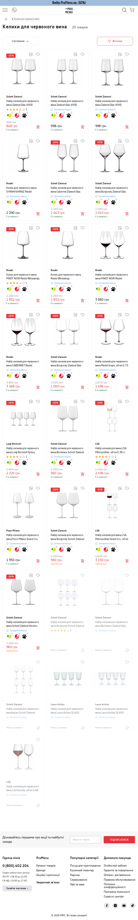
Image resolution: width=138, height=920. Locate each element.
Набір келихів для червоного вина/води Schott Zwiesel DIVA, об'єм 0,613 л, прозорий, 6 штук (22, 711)
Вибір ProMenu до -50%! (69, 2)
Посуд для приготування (85, 865)
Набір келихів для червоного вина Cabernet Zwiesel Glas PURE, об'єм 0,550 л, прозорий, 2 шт (67, 190)
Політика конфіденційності (115, 886)
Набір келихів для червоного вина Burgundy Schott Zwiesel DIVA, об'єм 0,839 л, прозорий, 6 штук (67, 624)
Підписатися (119, 840)
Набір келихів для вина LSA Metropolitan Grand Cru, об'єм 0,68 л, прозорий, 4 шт (111, 537)
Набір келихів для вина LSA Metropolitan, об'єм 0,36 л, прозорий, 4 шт (110, 450)
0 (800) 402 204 (16, 866)
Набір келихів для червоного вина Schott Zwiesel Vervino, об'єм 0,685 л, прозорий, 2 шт (22, 624)
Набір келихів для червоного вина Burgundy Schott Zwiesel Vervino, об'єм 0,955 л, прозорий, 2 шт (67, 537)
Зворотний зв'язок (47, 882)
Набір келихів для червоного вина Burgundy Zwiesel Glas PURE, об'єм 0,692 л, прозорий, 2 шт (111, 190)
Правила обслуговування (119, 879)
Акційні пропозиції (48, 875)
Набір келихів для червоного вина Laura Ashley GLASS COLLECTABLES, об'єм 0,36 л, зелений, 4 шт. (67, 711)
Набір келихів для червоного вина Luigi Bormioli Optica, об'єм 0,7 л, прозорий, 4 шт (22, 450)
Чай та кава (77, 884)
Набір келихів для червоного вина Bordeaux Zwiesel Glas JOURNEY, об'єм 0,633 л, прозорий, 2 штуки (111, 624)
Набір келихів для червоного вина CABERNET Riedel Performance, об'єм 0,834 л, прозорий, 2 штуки (22, 363)
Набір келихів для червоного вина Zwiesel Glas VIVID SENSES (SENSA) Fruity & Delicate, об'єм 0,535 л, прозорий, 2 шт (67, 103)
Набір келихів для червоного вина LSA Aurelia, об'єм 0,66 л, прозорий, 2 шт (22, 788)
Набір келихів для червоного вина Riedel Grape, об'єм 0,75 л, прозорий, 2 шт (111, 363)
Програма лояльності (117, 892)
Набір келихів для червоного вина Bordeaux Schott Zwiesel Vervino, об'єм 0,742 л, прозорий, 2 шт (67, 450)
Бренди (40, 870)
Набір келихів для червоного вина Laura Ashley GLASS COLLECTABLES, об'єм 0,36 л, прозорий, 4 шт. (111, 711)
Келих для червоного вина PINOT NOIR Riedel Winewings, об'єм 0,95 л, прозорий (23, 277)
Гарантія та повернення (118, 870)
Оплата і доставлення (117, 875)
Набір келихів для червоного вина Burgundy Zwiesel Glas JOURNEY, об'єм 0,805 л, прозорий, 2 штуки (67, 363)
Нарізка (75, 875)
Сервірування (78, 879)
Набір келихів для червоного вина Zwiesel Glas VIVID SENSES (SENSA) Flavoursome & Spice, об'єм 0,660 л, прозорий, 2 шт (111, 103)
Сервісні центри (114, 896)
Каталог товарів (46, 865)
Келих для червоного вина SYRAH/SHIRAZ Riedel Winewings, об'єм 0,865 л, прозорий (21, 190)
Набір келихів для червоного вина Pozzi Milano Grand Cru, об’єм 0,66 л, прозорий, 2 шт (22, 537)
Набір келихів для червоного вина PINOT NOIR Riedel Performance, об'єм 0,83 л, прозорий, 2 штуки (111, 277)
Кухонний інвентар (82, 870)
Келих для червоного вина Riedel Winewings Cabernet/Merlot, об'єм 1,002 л (67, 277)
